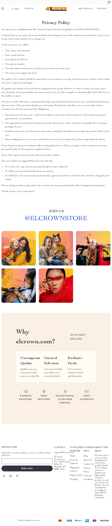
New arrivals (85, 9)
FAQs (72, 456)
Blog (86, 456)
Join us (56, 211)
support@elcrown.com (64, 453)
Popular (29, 9)
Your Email (9, 461)
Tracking (74, 479)
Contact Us (89, 464)
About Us (88, 460)
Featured (102, 9)
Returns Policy (76, 475)
